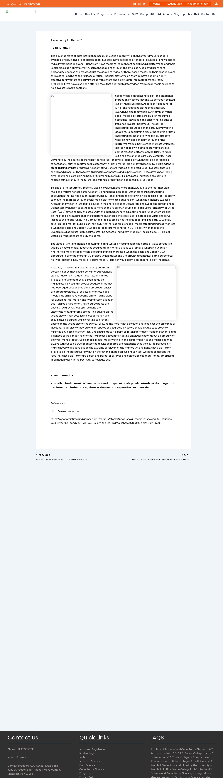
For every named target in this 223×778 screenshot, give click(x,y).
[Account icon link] (216, 3)
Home (79, 14)
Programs (103, 14)
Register (157, 3)
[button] (93, 14)
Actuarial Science (89, 761)
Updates (186, 14)
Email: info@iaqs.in (18, 757)
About (88, 14)
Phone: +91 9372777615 (21, 749)
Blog (176, 14)
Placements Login (197, 3)
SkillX (135, 14)
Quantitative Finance (91, 769)
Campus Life (147, 14)
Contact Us (208, 14)
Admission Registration (92, 749)
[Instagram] (139, 3)
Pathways (120, 14)
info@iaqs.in (14, 4)
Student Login (174, 3)
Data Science (87, 765)
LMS (196, 14)
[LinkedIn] (143, 3)
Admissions (164, 14)
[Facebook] (134, 3)
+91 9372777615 (33, 4)
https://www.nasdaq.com (66, 411)
